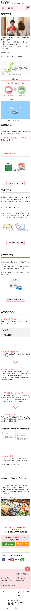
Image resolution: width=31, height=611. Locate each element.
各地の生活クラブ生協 (9, 585)
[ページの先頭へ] (27, 569)
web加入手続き (7, 335)
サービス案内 (5, 578)
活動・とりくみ (21, 578)
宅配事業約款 (5, 52)
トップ (4, 574)
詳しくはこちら (16, 540)
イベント (19, 583)
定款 (19, 595)
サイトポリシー (7, 591)
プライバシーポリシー (23, 591)
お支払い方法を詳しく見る (16, 299)
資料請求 (5, 330)
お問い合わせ (20, 580)
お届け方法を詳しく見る (16, 183)
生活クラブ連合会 (18, 3)
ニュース (4, 583)
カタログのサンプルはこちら (12, 207)
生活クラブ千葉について (23, 574)
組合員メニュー (6, 580)
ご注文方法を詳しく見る (16, 243)
